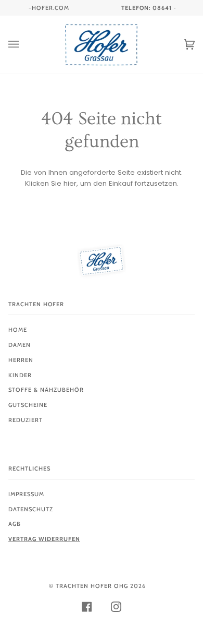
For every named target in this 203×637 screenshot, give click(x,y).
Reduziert (25, 420)
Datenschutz (30, 509)
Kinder (20, 375)
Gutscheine (27, 404)
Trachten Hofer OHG (92, 586)
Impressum (26, 494)
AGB (14, 523)
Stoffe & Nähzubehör (46, 389)
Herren (20, 360)
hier (70, 183)
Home (17, 329)
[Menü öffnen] (24, 45)
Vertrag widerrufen (44, 539)
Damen (19, 344)
